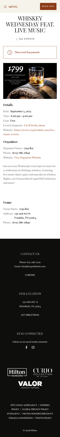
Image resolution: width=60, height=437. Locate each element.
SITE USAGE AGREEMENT (24, 405)
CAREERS (30, 275)
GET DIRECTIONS (30, 315)
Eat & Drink (30, 125)
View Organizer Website (27, 158)
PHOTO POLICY (44, 418)
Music (41, 125)
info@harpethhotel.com (33, 266)
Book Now (48, 6)
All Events (27, 39)
